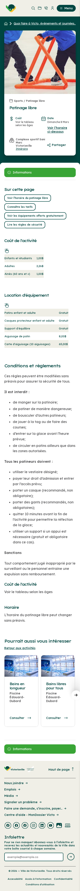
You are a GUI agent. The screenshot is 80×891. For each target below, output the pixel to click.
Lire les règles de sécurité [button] (24, 224)
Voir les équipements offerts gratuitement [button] (35, 215)
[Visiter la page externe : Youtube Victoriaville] (50, 826)
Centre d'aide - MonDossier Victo (29, 815)
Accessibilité (15, 878)
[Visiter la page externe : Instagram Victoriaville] (33, 826)
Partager (59, 145)
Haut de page (59, 769)
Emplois (10, 789)
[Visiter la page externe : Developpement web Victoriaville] (67, 826)
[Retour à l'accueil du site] (7, 23)
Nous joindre (14, 783)
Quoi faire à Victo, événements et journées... (45, 23)
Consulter (17, 718)
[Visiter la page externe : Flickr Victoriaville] (59, 826)
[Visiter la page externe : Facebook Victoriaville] (8, 826)
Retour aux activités (19, 648)
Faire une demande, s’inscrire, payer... (33, 808)
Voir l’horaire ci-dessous (57, 130)
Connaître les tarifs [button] (20, 206)
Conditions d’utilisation (40, 884)
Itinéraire (22, 148)
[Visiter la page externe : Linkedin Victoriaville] (42, 826)
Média (9, 796)
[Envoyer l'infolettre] (71, 857)
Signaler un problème (21, 802)
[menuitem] (10, 8)
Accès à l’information (38, 878)
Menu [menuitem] (68, 8)
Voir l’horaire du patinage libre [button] (27, 198)
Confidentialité (63, 878)
